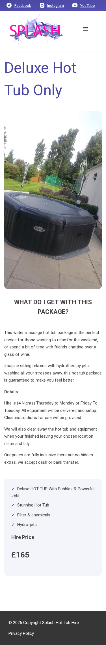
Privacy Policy (21, 633)
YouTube (87, 5)
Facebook (22, 5)
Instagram (55, 5)
